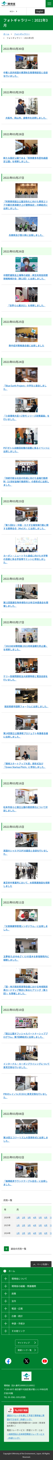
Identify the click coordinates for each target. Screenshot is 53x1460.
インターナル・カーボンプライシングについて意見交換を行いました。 (26, 1065)
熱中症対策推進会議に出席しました (26, 345)
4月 (34, 1217)
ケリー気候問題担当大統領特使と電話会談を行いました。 (25, 678)
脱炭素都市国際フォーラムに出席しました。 (26, 706)
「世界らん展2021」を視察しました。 (26, 305)
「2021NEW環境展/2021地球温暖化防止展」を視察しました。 (25, 647)
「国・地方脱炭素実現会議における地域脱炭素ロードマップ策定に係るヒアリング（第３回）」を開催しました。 (25, 990)
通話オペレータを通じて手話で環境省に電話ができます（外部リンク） (25, 1417)
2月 (23, 1217)
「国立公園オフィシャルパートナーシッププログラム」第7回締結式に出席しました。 (25, 1035)
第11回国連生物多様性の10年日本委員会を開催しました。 (25, 604)
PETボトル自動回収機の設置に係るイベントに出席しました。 (26, 449)
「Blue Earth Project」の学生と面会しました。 (25, 387)
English (39, 11)
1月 (18, 1217)
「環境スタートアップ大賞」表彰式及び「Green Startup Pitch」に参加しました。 (24, 765)
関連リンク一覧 (25, 1350)
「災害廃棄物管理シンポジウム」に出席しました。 (25, 927)
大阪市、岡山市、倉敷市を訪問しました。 (26, 118)
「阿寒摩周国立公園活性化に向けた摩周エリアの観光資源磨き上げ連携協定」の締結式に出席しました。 (25, 205)
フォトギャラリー (22, 33)
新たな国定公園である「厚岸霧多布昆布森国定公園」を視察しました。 (25, 159)
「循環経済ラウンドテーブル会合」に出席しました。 (25, 1182)
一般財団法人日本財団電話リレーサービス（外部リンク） (25, 1436)
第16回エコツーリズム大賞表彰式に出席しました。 (25, 1139)
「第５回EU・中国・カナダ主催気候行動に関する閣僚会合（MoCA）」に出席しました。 (25, 526)
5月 (40, 1217)
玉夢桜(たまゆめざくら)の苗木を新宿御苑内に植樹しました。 (26, 958)
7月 (51, 1217)
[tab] (6, 1248)
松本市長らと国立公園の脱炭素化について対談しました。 (25, 808)
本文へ (12, 11)
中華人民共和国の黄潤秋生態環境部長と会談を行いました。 (25, 74)
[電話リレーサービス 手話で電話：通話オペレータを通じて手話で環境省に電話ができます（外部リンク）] (26, 1410)
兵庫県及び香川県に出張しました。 (26, 235)
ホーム (6, 33)
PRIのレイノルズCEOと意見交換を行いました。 (25, 1095)
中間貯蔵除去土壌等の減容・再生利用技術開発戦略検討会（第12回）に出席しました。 (25, 277)
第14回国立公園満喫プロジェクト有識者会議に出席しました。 (25, 735)
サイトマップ (24, 1342)
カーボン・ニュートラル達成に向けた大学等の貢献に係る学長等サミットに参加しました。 (25, 559)
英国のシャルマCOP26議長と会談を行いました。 (25, 852)
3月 (29, 1217)
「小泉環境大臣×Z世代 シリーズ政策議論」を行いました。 (26, 417)
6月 (45, 1217)
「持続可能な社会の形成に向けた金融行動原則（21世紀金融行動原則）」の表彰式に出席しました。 (26, 481)
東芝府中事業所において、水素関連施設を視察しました (26, 884)
